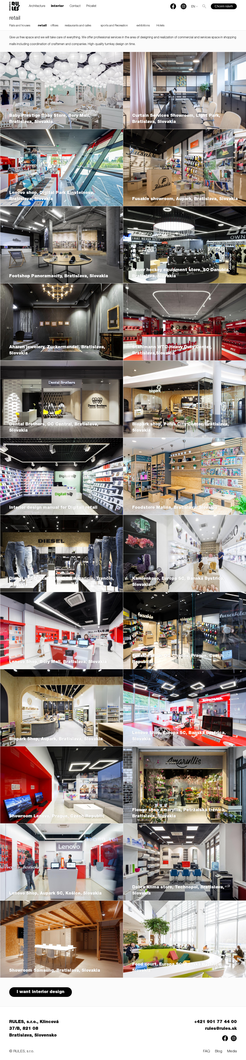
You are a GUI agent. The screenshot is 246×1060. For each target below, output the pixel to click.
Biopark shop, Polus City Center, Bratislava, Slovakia (180, 427)
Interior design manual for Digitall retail (53, 508)
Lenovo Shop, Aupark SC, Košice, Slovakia (55, 893)
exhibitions (143, 25)
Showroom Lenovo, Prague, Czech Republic (57, 816)
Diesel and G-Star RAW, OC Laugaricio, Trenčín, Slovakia (61, 582)
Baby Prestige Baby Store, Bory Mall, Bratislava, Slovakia (49, 119)
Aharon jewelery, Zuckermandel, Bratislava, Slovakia (57, 350)
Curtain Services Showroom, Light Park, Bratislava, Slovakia (176, 119)
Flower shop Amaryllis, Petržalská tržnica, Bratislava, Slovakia (179, 813)
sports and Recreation (114, 25)
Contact (75, 6)
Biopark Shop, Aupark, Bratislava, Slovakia (56, 739)
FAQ (206, 1051)
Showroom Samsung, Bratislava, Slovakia (54, 971)
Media (232, 1051)
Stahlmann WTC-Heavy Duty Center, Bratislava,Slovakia (172, 350)
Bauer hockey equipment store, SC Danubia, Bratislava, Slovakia (181, 273)
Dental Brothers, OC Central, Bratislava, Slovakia (53, 427)
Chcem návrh (224, 6)
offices (54, 25)
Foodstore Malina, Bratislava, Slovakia (174, 508)
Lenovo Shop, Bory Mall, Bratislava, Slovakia (58, 662)
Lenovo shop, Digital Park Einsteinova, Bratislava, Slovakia (51, 196)
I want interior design (40, 992)
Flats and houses (19, 25)
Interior (57, 6)
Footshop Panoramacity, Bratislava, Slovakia (58, 276)
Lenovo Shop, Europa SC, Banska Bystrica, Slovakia (179, 736)
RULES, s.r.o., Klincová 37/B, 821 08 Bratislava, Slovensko (34, 1029)
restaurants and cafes (78, 25)
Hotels (160, 25)
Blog (218, 1051)
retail (42, 25)
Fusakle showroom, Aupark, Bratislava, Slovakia (185, 199)
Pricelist (91, 6)
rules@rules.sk (221, 1029)
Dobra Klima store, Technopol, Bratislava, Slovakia (178, 890)
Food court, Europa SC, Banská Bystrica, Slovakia (177, 967)
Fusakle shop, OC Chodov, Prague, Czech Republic (177, 659)
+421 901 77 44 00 (215, 1022)
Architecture (37, 6)
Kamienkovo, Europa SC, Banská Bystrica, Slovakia (178, 582)
